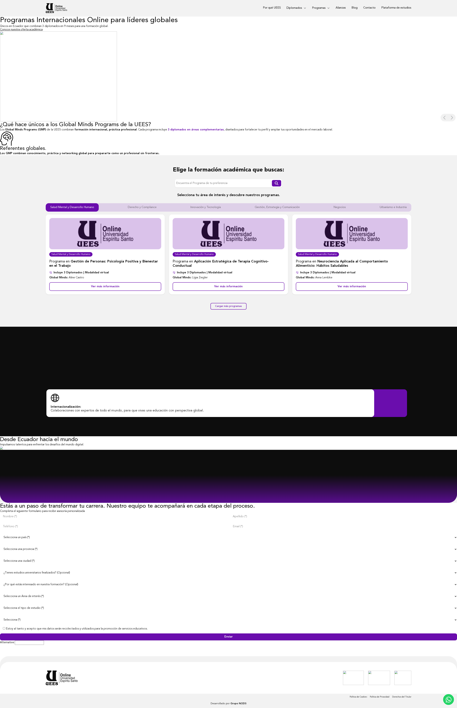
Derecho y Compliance (142, 207)
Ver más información (105, 286)
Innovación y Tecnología (205, 207)
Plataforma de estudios (396, 7)
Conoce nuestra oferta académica (21, 29)
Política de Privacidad (379, 697)
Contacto (369, 7)
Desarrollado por (228, 703)
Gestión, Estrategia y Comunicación (277, 207)
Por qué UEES (272, 7)
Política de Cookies (358, 697)
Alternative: (7, 642)
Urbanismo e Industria (393, 207)
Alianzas (341, 7)
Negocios (339, 207)
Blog (354, 7)
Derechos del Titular (401, 697)
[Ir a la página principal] (62, 677)
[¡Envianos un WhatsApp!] (448, 699)
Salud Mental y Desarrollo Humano (72, 207)
